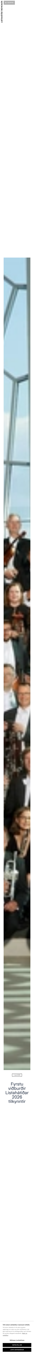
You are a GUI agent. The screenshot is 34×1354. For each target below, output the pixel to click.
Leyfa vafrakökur (17, 1349)
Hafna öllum (17, 1345)
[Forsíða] (2, 12)
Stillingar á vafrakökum (17, 1340)
